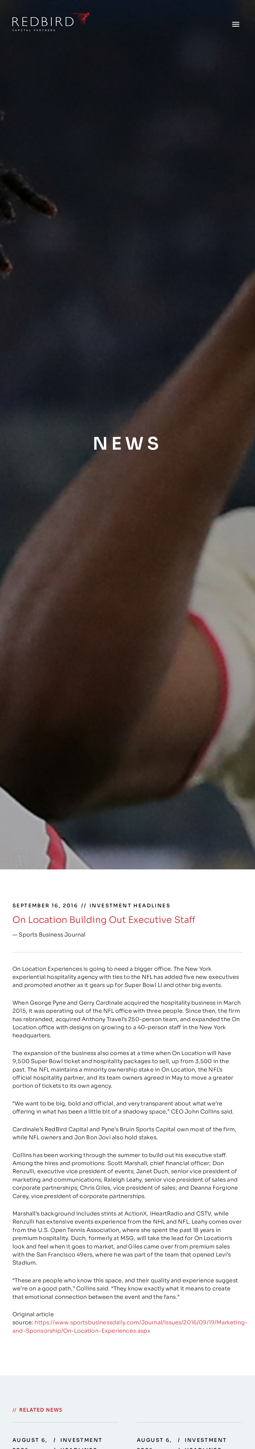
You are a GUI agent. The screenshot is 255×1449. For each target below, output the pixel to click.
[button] (236, 24)
